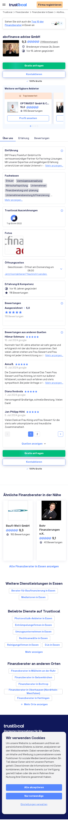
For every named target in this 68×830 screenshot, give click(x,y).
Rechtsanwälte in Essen (33, 638)
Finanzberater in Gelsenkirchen (33, 677)
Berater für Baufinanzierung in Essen (33, 590)
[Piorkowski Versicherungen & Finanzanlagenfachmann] (61, 107)
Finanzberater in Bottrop (33, 684)
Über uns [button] (8, 138)
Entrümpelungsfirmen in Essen (33, 625)
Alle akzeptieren (34, 787)
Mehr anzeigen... (54, 165)
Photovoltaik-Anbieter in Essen (33, 618)
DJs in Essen (52, 645)
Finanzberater (22, 12)
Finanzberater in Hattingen (33, 698)
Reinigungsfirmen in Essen (23, 645)
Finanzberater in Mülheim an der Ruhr (33, 670)
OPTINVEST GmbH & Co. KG (34, 103)
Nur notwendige (34, 796)
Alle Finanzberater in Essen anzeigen (34, 566)
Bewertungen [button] (41, 138)
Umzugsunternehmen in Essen (33, 631)
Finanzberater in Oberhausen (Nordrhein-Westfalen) (33, 691)
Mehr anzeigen (34, 652)
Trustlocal (8, 12)
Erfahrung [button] (23, 138)
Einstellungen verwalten (34, 804)
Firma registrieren (49, 4)
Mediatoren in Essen (33, 597)
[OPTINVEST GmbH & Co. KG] (12, 107)
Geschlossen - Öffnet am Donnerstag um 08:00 (31, 268)
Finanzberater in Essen (42, 12)
